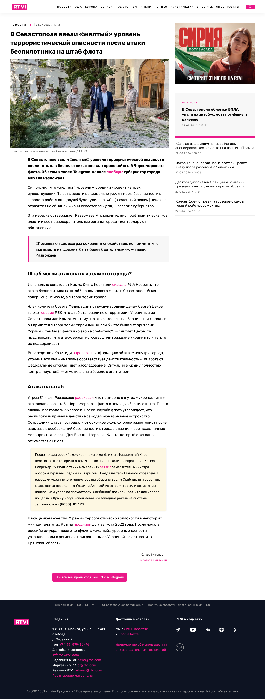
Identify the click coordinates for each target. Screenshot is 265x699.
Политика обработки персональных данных (179, 605)
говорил (47, 312)
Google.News (128, 634)
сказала (119, 284)
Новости (64, 6)
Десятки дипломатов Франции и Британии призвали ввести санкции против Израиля (210, 184)
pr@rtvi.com (86, 665)
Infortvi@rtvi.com (65, 655)
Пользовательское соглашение (121, 605)
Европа (91, 6)
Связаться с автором (152, 560)
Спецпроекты (227, 6)
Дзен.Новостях (136, 629)
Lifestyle (205, 6)
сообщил (115, 172)
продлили (82, 524)
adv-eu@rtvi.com (88, 670)
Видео (162, 6)
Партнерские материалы (72, 675)
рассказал (84, 397)
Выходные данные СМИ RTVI (75, 605)
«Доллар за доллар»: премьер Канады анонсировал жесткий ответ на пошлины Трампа (214, 146)
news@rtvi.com (89, 660)
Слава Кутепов (152, 554)
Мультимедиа (182, 6)
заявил (105, 467)
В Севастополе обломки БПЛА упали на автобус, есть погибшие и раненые (214, 114)
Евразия (108, 6)
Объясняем (127, 6)
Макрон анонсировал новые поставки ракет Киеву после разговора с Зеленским (211, 165)
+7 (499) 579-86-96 (74, 644)
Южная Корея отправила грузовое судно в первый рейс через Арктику (209, 203)
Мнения (147, 6)
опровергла (83, 353)
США (78, 6)
